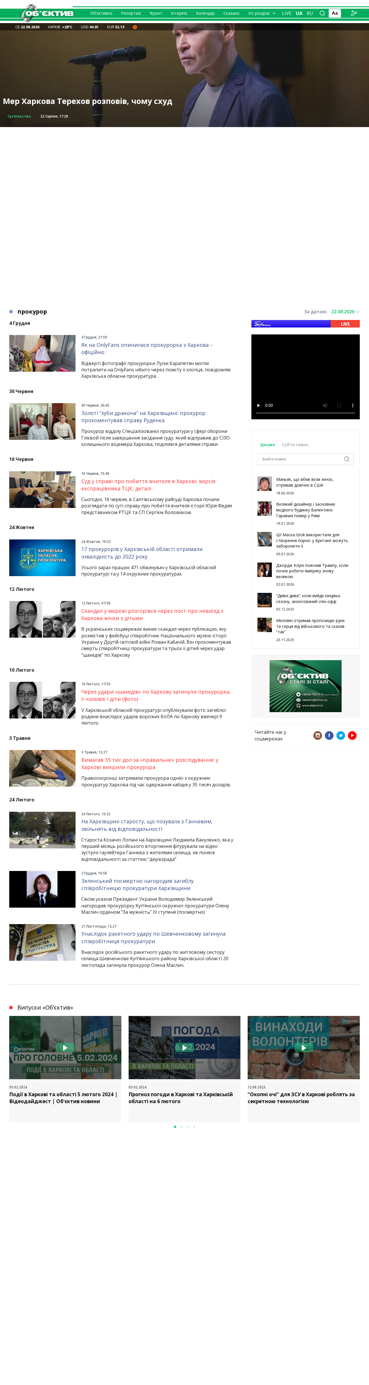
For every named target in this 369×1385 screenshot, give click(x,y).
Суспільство (19, 116)
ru (310, 13)
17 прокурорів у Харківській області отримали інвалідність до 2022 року (142, 553)
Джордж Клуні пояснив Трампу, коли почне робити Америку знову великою (312, 571)
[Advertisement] (184, 167)
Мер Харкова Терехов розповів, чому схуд (87, 101)
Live (286, 13)
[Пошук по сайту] (322, 13)
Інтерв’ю (179, 13)
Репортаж (131, 13)
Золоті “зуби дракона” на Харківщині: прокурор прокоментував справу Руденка (143, 416)
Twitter (340, 735)
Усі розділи (259, 13)
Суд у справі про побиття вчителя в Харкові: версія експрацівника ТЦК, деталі (148, 485)
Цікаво (267, 444)
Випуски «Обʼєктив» (45, 1007)
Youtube (352, 735)
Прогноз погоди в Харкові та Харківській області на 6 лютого (181, 1098)
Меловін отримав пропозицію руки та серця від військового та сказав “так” (310, 626)
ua (299, 13)
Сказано (231, 13)
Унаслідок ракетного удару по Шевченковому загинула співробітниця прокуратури (153, 937)
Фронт (156, 13)
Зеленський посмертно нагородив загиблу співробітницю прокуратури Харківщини (137, 884)
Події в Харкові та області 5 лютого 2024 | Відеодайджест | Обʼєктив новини (63, 1098)
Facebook (329, 735)
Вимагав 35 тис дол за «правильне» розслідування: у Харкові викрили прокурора (150, 763)
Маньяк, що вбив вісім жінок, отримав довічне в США (305, 482)
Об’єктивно (101, 13)
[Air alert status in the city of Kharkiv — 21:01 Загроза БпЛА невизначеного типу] (135, 26)
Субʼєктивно (295, 444)
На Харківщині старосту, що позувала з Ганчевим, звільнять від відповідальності (147, 825)
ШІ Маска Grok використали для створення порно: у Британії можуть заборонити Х (312, 540)
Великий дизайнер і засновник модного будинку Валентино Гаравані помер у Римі (305, 509)
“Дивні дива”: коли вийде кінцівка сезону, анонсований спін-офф (308, 598)
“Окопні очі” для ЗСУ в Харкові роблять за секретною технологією (301, 1098)
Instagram (317, 735)
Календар (205, 13)
